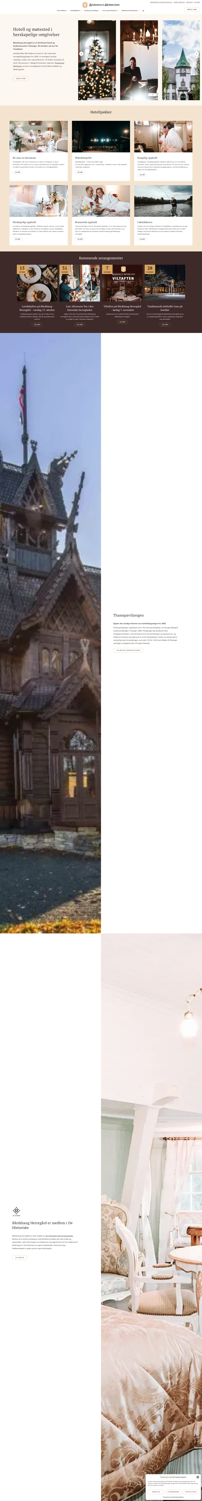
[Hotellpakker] (139, 59)
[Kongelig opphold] (163, 151)
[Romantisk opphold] (101, 215)
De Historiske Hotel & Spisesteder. (59, 1236)
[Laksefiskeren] (163, 215)
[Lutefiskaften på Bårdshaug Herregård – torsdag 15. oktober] (37, 297)
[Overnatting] (97, 59)
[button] (198, 1477)
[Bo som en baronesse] (39, 151)
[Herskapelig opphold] (39, 215)
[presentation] (81, 54)
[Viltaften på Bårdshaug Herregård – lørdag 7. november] (122, 297)
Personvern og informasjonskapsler (173, 1497)
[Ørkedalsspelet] (101, 151)
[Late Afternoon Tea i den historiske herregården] (79, 297)
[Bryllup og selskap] (181, 59)
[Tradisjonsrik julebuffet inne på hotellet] (165, 297)
